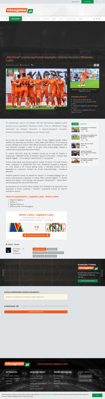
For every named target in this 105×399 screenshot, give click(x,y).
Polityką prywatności (46, 394)
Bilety (61, 19)
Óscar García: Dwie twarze (82, 100)
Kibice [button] (54, 19)
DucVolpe (17, 249)
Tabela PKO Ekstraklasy (38, 383)
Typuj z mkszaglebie (87, 281)
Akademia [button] (46, 19)
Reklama (57, 381)
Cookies (56, 386)
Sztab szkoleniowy (36, 378)
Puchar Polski (34, 386)
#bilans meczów (51, 256)
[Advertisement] (52, 39)
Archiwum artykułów (13, 378)
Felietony (9, 381)
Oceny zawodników (36, 389)
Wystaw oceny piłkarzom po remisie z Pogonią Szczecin (84, 90)
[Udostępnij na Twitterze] (98, 65)
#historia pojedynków (56, 253)
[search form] (96, 1)
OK (97, 395)
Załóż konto (75, 1)
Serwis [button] (81, 19)
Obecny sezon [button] (34, 19)
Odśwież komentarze (36, 312)
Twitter (16, 251)
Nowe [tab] (76, 124)
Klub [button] (25, 19)
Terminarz (33, 381)
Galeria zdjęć (70, 19)
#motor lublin (38, 256)
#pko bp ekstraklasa (40, 253)
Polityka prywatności (61, 383)
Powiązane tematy (39, 249)
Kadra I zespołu (35, 376)
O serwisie (57, 376)
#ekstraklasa (52, 249)
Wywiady (9, 383)
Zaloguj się (87, 1)
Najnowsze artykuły (12, 376)
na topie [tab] (84, 124)
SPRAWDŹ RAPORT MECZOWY (36, 235)
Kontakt (56, 378)
